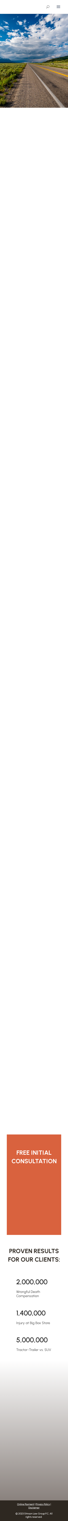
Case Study (16, 175)
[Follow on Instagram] (25, 1471)
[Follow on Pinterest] (32, 1471)
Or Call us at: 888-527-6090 (34, 102)
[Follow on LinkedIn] (46, 1471)
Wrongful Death (32, 175)
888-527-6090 (24, 1404)
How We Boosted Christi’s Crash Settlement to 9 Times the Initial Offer (34, 260)
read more (16, 203)
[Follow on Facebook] (18, 1471)
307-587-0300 (24, 1390)
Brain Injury (16, 658)
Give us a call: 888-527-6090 (34, 1220)
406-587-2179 (24, 1397)
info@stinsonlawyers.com (31, 1460)
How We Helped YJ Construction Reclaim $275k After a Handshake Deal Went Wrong (34, 366)
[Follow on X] (39, 1471)
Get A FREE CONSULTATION (33, 90)
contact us (32, 1199)
